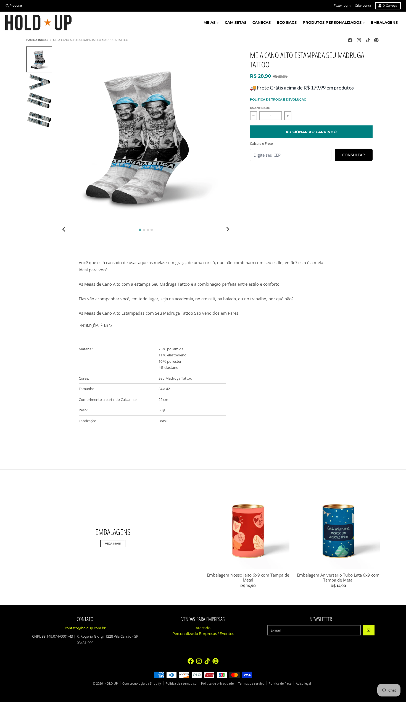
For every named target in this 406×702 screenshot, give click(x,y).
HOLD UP (111, 683)
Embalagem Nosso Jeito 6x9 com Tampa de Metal (248, 577)
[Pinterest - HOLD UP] (376, 40)
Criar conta (363, 5)
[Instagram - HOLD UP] (358, 40)
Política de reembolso (181, 683)
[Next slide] (227, 229)
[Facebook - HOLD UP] (350, 40)
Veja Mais (113, 543)
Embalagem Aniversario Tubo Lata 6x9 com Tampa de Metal (338, 577)
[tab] (140, 230)
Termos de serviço (251, 683)
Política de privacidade (217, 683)
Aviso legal (303, 683)
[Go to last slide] (64, 229)
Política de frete (280, 683)
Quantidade (260, 108)
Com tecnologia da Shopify (141, 683)
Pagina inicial (37, 40)
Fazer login (342, 5)
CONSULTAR (353, 154)
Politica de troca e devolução (278, 99)
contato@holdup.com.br (85, 627)
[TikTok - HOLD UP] (367, 40)
